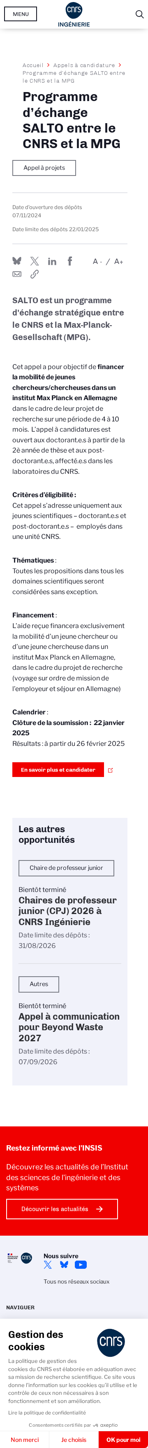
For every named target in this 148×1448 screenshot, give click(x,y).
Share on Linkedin (52, 261)
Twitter (48, 1265)
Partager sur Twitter (34, 261)
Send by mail (16, 274)
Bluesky (64, 1265)
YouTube (80, 1265)
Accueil (33, 65)
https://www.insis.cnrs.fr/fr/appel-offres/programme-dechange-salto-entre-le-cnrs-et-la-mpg (34, 274)
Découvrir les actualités (54, 1209)
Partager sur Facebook (69, 261)
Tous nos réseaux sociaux (76, 1281)
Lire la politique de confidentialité (47, 1413)
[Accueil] (74, 14)
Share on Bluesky (16, 261)
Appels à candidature (84, 65)
